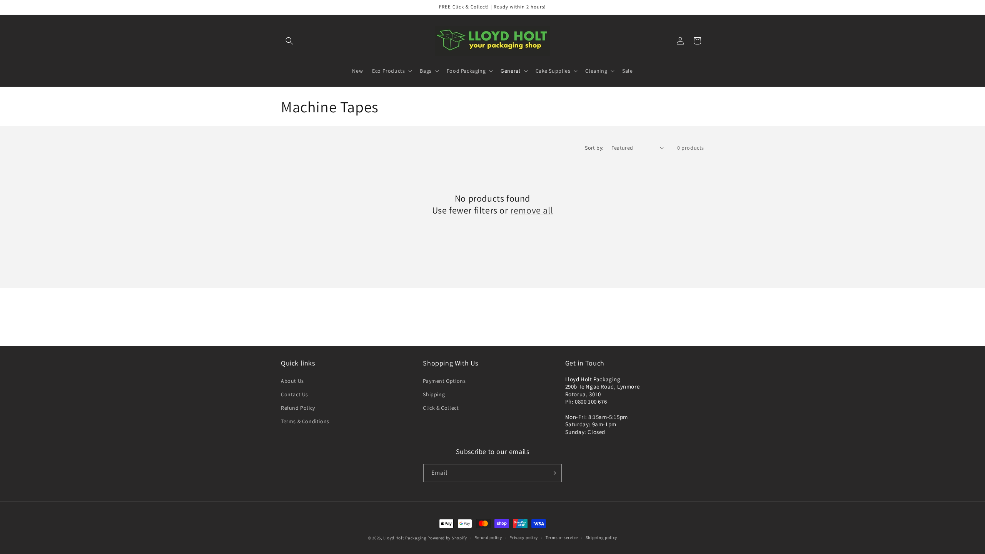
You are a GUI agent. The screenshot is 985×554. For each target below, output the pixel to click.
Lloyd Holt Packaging (404, 538)
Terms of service (562, 537)
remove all (531, 210)
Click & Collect (441, 407)
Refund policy (488, 537)
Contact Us (294, 394)
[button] (289, 40)
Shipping (434, 394)
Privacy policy (523, 537)
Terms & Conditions (305, 421)
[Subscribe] (552, 473)
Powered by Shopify (447, 538)
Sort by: (594, 147)
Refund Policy (298, 407)
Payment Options (444, 380)
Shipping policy (602, 537)
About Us (292, 380)
